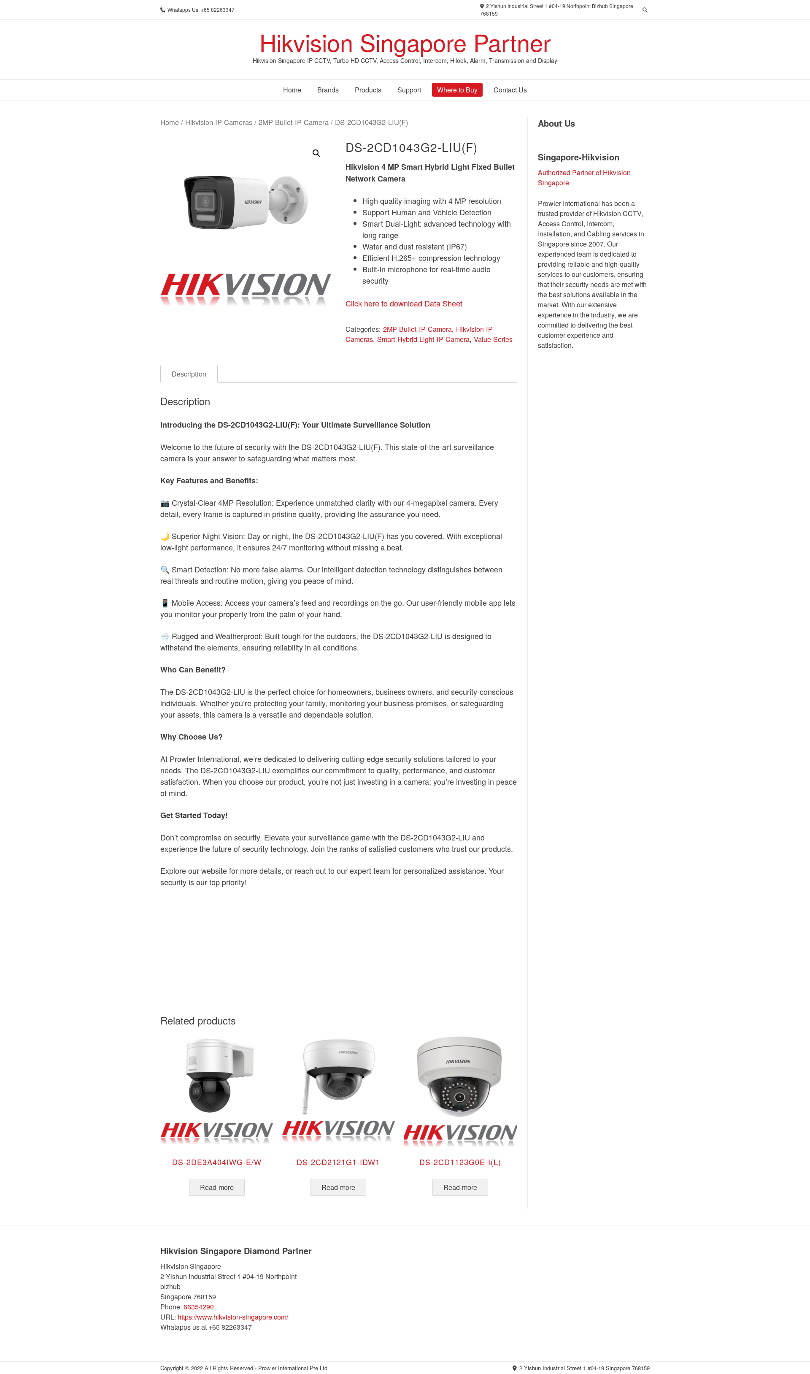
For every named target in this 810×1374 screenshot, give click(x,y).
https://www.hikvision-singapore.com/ (233, 1317)
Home (169, 122)
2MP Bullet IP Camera (294, 122)
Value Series (493, 339)
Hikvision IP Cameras (218, 122)
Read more (217, 1187)
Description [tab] (189, 374)
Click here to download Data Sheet (404, 303)
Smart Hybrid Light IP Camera (423, 339)
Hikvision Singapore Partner (405, 42)
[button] (316, 153)
